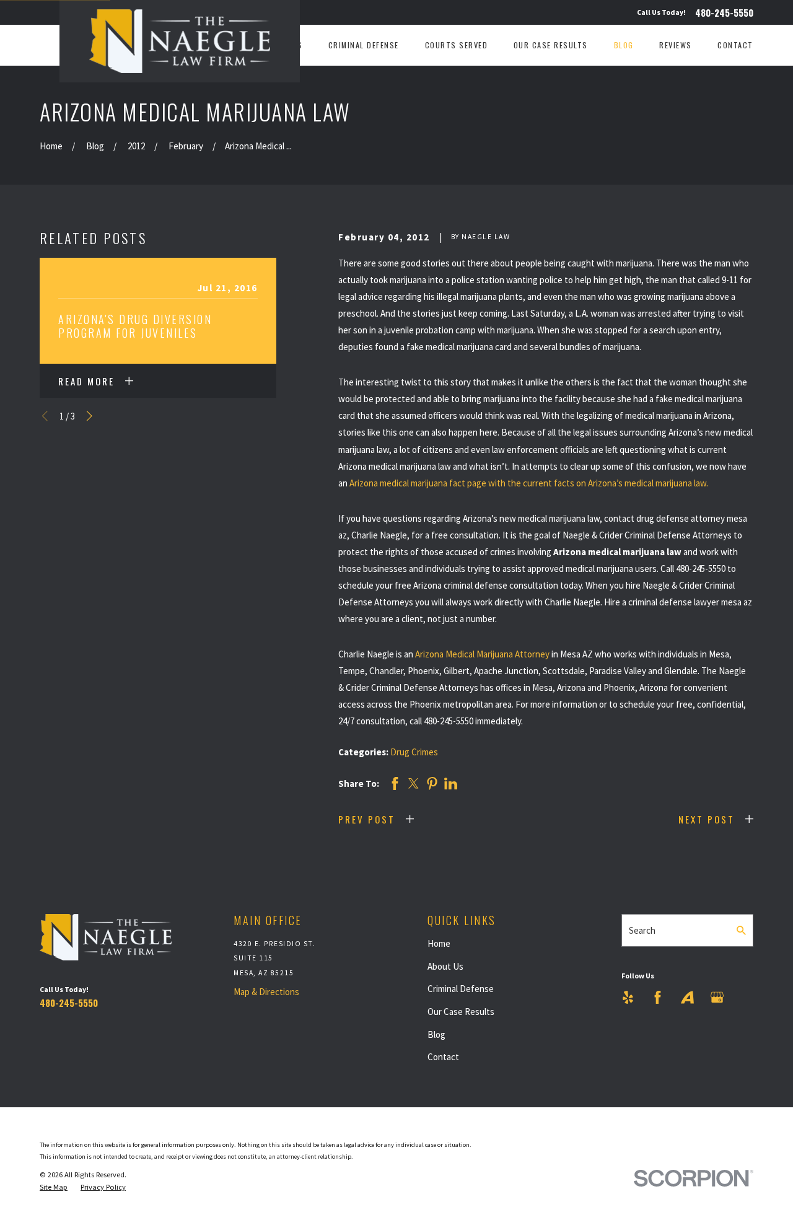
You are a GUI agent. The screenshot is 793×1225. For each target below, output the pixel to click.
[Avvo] (687, 997)
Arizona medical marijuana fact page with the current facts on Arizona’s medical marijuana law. (528, 483)
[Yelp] (627, 997)
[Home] (179, 41)
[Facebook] (657, 997)
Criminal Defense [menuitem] (363, 45)
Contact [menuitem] (735, 45)
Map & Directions (266, 992)
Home (438, 943)
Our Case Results (460, 1011)
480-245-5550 (724, 12)
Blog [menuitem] (624, 45)
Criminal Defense (460, 988)
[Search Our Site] (741, 930)
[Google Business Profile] (717, 997)
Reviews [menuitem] (675, 45)
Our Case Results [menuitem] (551, 45)
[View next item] (89, 416)
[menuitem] (54, 1187)
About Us (445, 966)
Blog (436, 1034)
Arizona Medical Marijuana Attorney (482, 654)
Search (642, 930)
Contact (443, 1057)
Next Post (706, 819)
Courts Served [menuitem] (456, 45)
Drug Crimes (414, 752)
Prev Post (366, 819)
